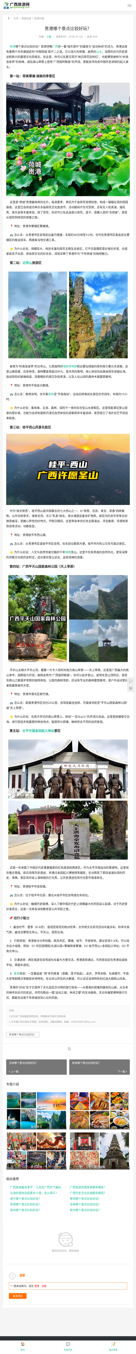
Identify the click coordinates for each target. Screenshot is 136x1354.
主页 (15, 18)
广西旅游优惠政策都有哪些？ (88, 1187)
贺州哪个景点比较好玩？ (85, 1210)
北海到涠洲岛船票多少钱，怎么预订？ (34, 1193)
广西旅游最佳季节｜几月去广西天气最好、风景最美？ (37, 1187)
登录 (36, 1285)
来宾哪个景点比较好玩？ (85, 1198)
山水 (99, 51)
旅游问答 (39, 18)
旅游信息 (26, 18)
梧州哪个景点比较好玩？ (25, 1210)
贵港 (12, 46)
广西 (55, 46)
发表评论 (18, 1295)
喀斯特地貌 (70, 366)
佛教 (68, 552)
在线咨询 (68, 1349)
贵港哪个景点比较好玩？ (22, 1034)
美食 (16, 973)
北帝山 (27, 263)
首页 (23, 1349)
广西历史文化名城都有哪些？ (88, 1193)
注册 (43, 1285)
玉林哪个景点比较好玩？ (85, 1204)
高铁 (51, 394)
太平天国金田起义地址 (38, 731)
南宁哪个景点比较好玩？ (25, 1198)
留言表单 (113, 1349)
